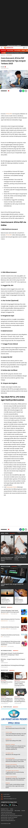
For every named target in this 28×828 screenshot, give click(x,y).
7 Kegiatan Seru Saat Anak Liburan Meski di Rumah (20, 557)
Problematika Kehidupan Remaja (10, 627)
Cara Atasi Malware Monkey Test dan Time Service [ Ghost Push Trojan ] (16, 734)
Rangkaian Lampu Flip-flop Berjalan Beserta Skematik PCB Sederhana (15, 779)
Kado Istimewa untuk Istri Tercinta (10, 619)
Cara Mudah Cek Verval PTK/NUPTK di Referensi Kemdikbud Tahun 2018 (16, 760)
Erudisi (2, 67)
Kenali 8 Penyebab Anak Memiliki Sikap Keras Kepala (7, 559)
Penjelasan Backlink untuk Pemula (10, 635)
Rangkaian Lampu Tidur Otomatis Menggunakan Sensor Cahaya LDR (15, 766)
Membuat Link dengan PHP (13, 754)
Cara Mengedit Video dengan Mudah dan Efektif (12, 584)
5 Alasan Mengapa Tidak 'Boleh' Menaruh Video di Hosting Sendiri (10, 611)
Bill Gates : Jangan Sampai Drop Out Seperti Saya (13, 660)
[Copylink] (26, 91)
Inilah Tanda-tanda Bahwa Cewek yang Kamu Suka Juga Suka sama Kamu (15, 786)
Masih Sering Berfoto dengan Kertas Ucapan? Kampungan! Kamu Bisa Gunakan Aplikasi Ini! (16, 747)
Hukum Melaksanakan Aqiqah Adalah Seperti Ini (19, 600)
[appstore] (5, 806)
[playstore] (13, 806)
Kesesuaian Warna (11, 487)
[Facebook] (20, 91)
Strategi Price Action (6, 682)
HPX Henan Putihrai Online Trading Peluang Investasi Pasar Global (19, 684)
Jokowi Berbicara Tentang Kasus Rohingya (12, 665)
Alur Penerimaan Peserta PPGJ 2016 (15, 728)
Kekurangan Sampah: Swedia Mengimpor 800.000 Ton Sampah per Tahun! (12, 654)
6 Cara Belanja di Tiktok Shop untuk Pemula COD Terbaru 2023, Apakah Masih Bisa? (10, 643)
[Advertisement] (14, 22)
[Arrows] (2, 544)
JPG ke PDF (9, 114)
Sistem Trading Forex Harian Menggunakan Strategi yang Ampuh (7, 700)
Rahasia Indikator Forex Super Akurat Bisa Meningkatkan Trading (19, 701)
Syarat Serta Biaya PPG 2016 (13, 740)
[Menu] (2, 47)
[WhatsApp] (23, 91)
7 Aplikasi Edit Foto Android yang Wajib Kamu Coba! (15, 773)
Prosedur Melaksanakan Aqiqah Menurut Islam (5, 600)
